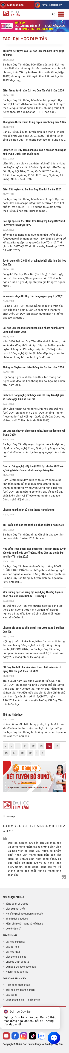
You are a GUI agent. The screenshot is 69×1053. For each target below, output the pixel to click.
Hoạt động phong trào (18, 984)
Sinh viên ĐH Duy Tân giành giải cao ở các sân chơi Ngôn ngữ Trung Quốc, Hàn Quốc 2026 (34, 152)
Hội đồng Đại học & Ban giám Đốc (24, 913)
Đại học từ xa (13, 951)
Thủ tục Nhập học (12, 714)
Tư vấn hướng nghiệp (52, 5)
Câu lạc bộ (11, 994)
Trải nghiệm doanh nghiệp (20, 989)
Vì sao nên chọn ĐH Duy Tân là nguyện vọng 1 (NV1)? (32, 296)
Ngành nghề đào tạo (17, 971)
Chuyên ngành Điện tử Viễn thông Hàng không (28, 509)
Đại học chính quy (15, 941)
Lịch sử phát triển (15, 908)
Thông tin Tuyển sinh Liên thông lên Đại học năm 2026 (33, 367)
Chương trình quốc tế (17, 961)
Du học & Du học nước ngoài (21, 966)
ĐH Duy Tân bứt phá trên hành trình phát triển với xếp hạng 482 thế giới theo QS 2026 (32, 669)
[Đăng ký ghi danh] (34, 776)
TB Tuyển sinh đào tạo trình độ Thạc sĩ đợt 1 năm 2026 (33, 525)
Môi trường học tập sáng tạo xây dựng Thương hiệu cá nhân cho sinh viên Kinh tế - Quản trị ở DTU (33, 594)
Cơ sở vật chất (13, 928)
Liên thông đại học (16, 956)
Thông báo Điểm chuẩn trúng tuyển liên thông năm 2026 (34, 122)
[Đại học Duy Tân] (16, 805)
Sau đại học (12, 946)
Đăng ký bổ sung (15, 5)
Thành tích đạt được (17, 918)
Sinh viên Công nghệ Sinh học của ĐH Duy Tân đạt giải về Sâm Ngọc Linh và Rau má (33, 397)
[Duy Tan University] (19, 13)
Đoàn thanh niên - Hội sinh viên (23, 999)
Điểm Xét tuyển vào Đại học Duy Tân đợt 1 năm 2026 (32, 189)
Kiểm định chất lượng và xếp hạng (24, 923)
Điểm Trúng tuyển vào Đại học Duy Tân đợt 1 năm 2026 (33, 90)
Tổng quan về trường (17, 903)
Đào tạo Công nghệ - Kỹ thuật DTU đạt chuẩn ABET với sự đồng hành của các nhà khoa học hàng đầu (33, 468)
